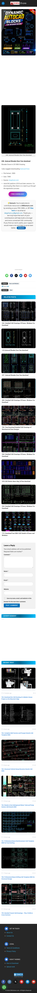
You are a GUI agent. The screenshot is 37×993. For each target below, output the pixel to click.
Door (11, 290)
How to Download (12, 963)
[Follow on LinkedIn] (28, 982)
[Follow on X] (15, 982)
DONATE (21, 228)
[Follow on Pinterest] (22, 982)
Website (6, 589)
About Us (9, 932)
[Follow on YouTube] (34, 982)
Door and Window (14, 283)
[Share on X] (16, 275)
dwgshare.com (14, 180)
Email (6, 580)
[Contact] (4, 987)
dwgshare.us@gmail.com (13, 213)
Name (6, 571)
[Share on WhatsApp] (6, 275)
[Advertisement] (18, 77)
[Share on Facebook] (11, 275)
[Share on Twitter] (20, 275)
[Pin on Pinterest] (25, 275)
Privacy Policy (11, 951)
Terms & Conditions (13, 948)
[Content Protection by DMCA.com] (18, 975)
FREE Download (17, 194)
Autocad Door (24, 169)
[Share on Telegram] (30, 275)
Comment (7, 554)
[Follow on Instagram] (9, 982)
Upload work (10, 967)
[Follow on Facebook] (3, 982)
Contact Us (10, 936)
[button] (3, 3)
